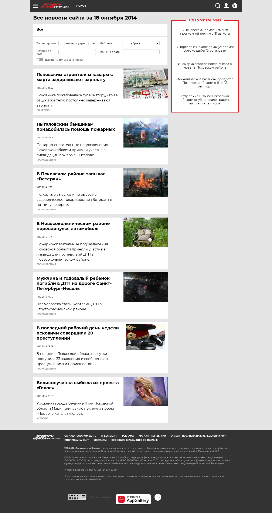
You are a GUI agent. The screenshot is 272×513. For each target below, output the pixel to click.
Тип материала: (47, 43)
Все (40, 29)
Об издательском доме (80, 435)
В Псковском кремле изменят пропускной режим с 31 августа (205, 31)
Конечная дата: (110, 51)
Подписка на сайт (76, 440)
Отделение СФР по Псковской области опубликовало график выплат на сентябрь (205, 99)
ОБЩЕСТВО (43, 110)
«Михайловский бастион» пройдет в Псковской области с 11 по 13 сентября (205, 82)
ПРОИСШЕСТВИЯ (46, 160)
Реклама (128, 435)
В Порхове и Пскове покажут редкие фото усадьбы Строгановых (205, 48)
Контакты (100, 440)
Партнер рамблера (101, 497)
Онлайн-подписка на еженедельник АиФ (198, 435)
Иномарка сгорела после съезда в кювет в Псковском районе (205, 65)
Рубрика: (106, 43)
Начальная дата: (44, 52)
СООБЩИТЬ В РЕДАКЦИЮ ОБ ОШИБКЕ (134, 440)
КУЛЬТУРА (42, 418)
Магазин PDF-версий (152, 435)
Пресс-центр (109, 435)
